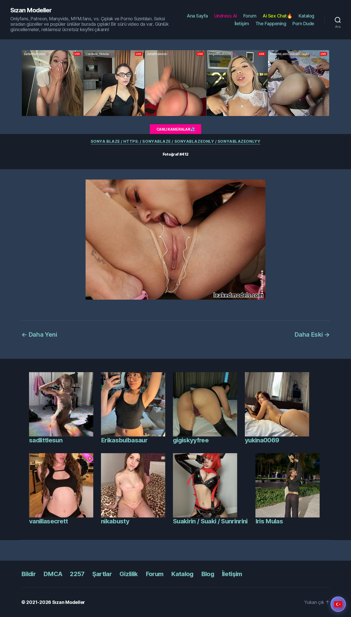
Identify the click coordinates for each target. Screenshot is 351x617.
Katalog (306, 16)
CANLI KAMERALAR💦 (175, 129)
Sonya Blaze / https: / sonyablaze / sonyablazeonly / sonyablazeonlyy (175, 141)
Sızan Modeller (31, 10)
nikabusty (115, 521)
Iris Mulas (269, 521)
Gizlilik (128, 574)
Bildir (28, 574)
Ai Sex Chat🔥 (277, 16)
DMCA (52, 574)
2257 (77, 574)
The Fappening (270, 23)
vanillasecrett (48, 521)
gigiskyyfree (191, 440)
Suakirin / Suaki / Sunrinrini (210, 521)
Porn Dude (303, 23)
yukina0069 (262, 440)
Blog (207, 574)
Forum (249, 16)
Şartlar (102, 574)
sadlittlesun (45, 440)
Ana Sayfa (197, 16)
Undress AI (225, 16)
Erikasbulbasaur (124, 440)
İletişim (242, 23)
